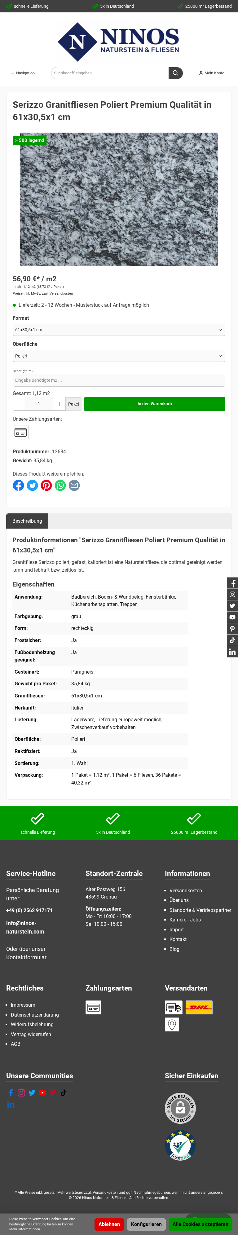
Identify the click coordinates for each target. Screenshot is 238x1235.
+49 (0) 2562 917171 (29, 910)
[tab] (27, 521)
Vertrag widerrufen (31, 1034)
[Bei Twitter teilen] (32, 485)
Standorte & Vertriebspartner (200, 910)
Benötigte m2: (23, 371)
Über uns (179, 900)
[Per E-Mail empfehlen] (74, 485)
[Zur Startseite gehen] (119, 42)
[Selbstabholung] (172, 1024)
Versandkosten (186, 891)
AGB (15, 1044)
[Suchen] (176, 73)
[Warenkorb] (233, 71)
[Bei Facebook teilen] (18, 485)
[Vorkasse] (21, 432)
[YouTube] (42, 1092)
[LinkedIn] (10, 1104)
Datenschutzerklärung (35, 1015)
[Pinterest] (53, 1092)
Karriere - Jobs (185, 920)
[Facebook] (10, 1092)
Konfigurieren (146, 1224)
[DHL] (199, 1007)
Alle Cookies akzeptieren (200, 1224)
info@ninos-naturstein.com (25, 927)
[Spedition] (174, 1007)
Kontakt (178, 939)
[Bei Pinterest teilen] (46, 485)
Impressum (23, 1005)
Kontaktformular (26, 957)
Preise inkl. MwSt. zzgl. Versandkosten (43, 294)
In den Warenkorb (155, 404)
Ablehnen (109, 1224)
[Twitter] (32, 1092)
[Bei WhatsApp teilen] (60, 485)
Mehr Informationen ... (26, 1229)
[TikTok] (63, 1092)
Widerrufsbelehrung (32, 1024)
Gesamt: (22, 393)
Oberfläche (25, 344)
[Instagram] (21, 1092)
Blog (174, 949)
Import (177, 930)
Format (21, 318)
